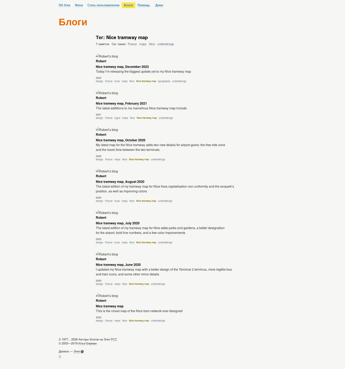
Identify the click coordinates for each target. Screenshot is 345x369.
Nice (152, 44)
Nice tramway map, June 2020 (118, 264)
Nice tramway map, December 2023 (122, 66)
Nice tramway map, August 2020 (120, 181)
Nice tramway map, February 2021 (121, 103)
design (99, 81)
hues (117, 81)
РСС (114, 339)
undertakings (165, 44)
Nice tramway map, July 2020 (118, 223)
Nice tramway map (110, 306)
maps (143, 44)
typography (164, 81)
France (132, 44)
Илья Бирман (87, 343)
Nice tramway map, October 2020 (120, 140)
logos (117, 117)
